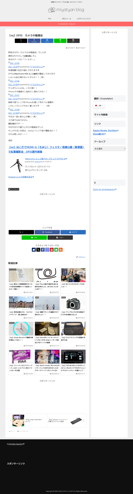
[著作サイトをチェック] (34, 250)
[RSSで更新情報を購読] (61, 250)
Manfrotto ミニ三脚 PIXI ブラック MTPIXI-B (45, 158)
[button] (73, 41)
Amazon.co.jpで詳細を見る (20, 176)
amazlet (38, 162)
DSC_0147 (13, 98)
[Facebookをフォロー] (43, 250)
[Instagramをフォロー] (47, 250)
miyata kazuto (16, 443)
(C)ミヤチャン (36, 66)
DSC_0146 (13, 84)
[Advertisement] (27, 209)
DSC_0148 (13, 113)
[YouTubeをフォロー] (52, 250)
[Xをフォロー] (38, 250)
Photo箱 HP (98, 134)
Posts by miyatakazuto (104, 189)
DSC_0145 (13, 66)
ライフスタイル (14, 189)
